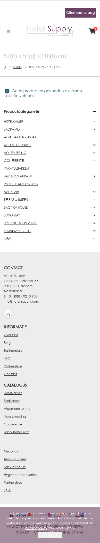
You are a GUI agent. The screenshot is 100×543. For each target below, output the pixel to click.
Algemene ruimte (17, 408)
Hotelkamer (13, 393)
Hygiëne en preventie (20, 475)
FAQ (7, 358)
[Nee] (94, 525)
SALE (7, 490)
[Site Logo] (50, 31)
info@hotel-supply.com (21, 301)
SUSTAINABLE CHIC (17, 231)
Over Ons (11, 335)
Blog (7, 343)
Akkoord (50, 535)
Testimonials (13, 350)
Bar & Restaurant (16, 432)
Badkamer (12, 401)
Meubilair (11, 451)
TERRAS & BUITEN (16, 200)
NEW (7, 239)
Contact (10, 374)
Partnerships (13, 366)
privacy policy (36, 528)
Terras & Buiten (15, 459)
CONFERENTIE (14, 161)
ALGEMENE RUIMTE (17, 145)
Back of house (15, 467)
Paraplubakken (16, 168)
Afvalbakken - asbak (20, 137)
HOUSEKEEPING (15, 153)
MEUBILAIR (11, 192)
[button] (8, 31)
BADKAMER (12, 129)
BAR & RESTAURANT (18, 176)
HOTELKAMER (13, 121)
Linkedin (8, 314)
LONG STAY (12, 215)
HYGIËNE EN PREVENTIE (20, 223)
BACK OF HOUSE (16, 207)
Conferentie (13, 424)
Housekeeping (15, 416)
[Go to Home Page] (5, 67)
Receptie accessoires (21, 184)
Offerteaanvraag (80, 12)
